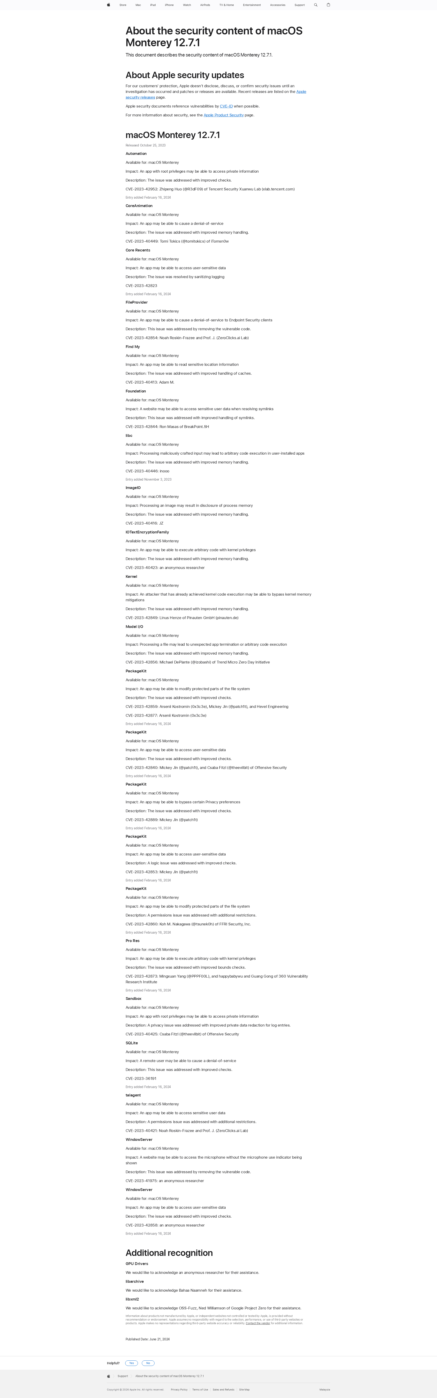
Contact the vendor (258, 1323)
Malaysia (325, 1389)
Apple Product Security (224, 115)
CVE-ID (226, 106)
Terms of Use (200, 1389)
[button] (315, 5)
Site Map (244, 1389)
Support (123, 1376)
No (148, 1363)
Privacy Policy (179, 1389)
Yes (131, 1363)
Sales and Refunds (223, 1389)
